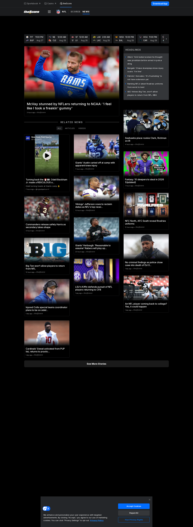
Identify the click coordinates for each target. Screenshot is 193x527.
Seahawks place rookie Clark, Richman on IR (145, 139)
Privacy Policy (97, 520)
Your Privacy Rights (134, 520)
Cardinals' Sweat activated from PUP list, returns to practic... (45, 350)
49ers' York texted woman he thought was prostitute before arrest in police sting (144, 60)
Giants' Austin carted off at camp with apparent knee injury (95, 164)
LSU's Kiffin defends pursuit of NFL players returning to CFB (93, 288)
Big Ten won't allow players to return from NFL (45, 267)
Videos (82, 128)
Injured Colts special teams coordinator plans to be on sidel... (46, 308)
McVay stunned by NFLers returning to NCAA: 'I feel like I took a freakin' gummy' (69, 106)
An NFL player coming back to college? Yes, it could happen (146, 305)
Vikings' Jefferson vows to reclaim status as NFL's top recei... (93, 205)
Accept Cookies (134, 506)
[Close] (149, 500)
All (59, 128)
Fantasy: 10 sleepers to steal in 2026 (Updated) (144, 181)
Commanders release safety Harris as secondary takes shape (46, 226)
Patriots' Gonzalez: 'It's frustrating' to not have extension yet (144, 77)
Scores (76, 11)
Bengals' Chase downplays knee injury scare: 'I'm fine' (145, 70)
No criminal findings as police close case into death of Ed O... (144, 264)
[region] (96, 511)
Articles (70, 128)
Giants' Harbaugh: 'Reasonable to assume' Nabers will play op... (93, 247)
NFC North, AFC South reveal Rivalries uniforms (145, 222)
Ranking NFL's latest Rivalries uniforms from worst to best (145, 85)
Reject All (133, 513)
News (86, 11)
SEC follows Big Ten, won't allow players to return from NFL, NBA (142, 93)
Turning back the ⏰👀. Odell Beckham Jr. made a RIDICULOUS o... (46, 181)
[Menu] (49, 11)
